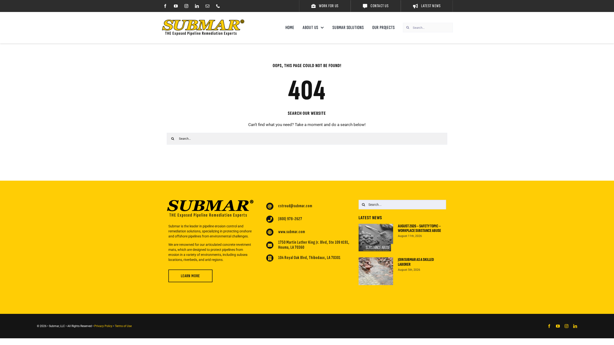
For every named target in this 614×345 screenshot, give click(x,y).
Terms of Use (123, 326)
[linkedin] (197, 6)
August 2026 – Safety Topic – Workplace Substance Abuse (419, 228)
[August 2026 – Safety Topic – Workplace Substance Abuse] (376, 238)
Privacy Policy (103, 326)
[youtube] (176, 6)
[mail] (207, 6)
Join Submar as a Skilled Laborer (416, 262)
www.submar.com (291, 232)
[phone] (218, 6)
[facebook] (165, 6)
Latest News (370, 218)
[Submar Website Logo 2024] (203, 21)
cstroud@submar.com (295, 206)
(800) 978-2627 (290, 219)
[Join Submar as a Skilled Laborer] (376, 271)
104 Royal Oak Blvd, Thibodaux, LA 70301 (309, 257)
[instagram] (186, 6)
